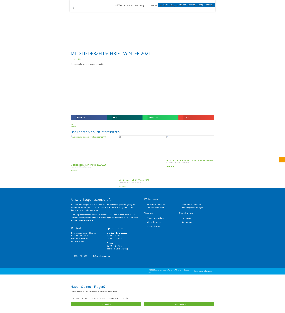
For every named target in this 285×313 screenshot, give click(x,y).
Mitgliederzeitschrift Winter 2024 (134, 180)
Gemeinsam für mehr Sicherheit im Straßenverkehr (190, 160)
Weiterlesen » (75, 171)
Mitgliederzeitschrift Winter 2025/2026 (88, 164)
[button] (142, 5)
